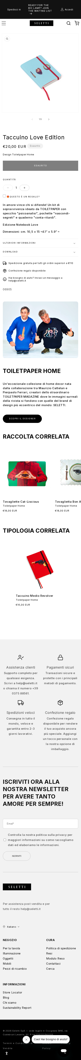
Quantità (9, 179)
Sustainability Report (17, 1007)
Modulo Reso (55, 958)
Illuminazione (12, 953)
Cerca (50, 968)
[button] (68, 23)
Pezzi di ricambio (15, 968)
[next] (49, 119)
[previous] (32, 119)
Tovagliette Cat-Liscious (21, 501)
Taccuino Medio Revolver (34, 595)
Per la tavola (11, 948)
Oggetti (8, 958)
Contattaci (53, 963)
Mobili (7, 963)
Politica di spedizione (61, 948)
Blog (6, 997)
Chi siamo (9, 1002)
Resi (49, 953)
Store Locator (12, 992)
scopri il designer (22, 418)
